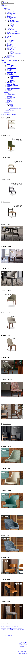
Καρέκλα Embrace (6, 379)
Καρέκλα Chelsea (6, 424)
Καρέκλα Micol (5, 157)
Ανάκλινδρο (3, 629)
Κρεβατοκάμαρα (9, 626)
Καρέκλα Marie (5, 179)
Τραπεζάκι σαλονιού (12, 628)
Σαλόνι (2, 626)
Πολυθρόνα (3, 628)
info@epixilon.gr (23, 644)
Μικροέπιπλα (10, 629)
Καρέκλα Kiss (5, 402)
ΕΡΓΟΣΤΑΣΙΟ (23, 646)
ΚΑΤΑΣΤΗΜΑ (8, 636)
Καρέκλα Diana (5, 202)
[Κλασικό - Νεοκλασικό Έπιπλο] (9, 60)
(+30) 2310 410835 (22, 642)
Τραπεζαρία (16, 626)
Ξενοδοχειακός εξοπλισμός (20, 629)
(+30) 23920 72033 (22, 651)
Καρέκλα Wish (5, 579)
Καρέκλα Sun (5, 535)
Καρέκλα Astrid (5, 135)
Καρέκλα (20, 628)
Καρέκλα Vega (5, 224)
